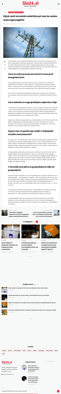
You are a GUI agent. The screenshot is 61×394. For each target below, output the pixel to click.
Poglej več (36, 284)
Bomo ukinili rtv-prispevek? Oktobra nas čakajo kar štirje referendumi (28, 288)
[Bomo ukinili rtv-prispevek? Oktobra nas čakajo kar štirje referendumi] (11, 231)
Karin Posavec (25, 251)
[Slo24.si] (30, 4)
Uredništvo (8, 24)
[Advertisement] (30, 269)
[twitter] (5, 65)
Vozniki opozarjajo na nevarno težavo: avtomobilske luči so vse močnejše (28, 295)
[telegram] (5, 68)
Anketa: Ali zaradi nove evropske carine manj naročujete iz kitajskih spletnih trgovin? (32, 302)
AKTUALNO (11, 12)
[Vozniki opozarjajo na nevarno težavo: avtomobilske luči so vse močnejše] (30, 231)
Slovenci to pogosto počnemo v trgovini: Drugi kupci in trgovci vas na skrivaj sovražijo (32, 310)
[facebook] (5, 61)
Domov (5, 12)
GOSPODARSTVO (19, 12)
